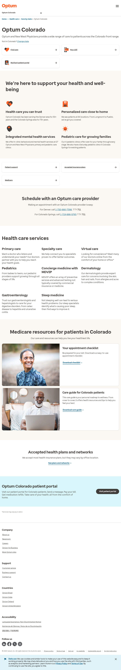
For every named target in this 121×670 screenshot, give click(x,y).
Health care (14, 19)
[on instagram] (20, 644)
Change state (23, 41)
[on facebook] (9, 644)
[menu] (117, 6)
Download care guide (72, 410)
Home (4, 19)
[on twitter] (15, 644)
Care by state (26, 19)
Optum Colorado (8, 13)
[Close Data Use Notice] (115, 659)
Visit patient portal (107, 491)
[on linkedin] (4, 644)
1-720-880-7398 (63, 209)
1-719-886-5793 (68, 214)
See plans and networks (58, 463)
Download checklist (71, 362)
